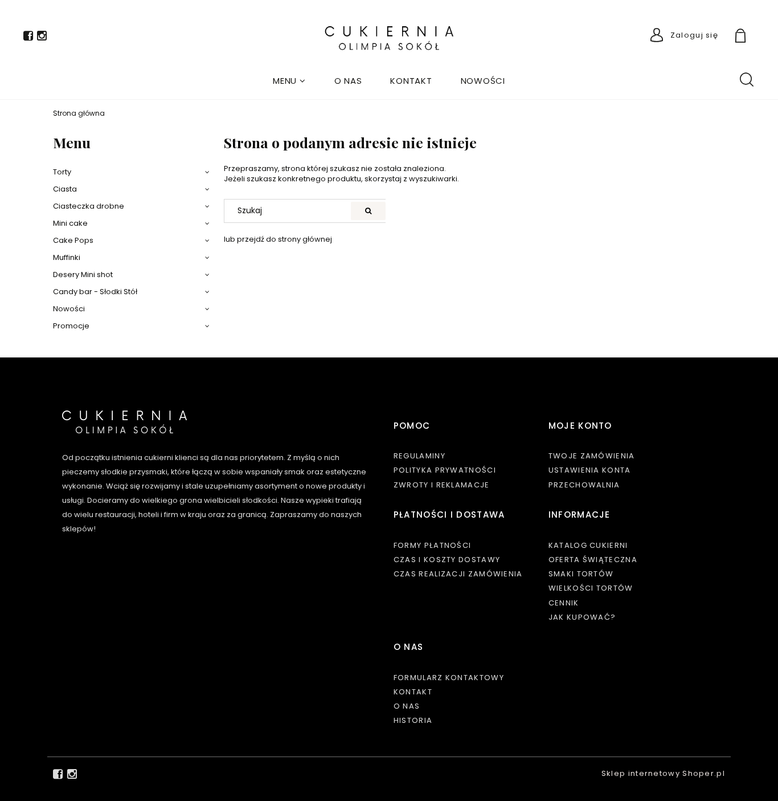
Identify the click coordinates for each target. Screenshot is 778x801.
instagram (42, 38)
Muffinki (66, 257)
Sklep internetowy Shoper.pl (663, 773)
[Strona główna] (389, 38)
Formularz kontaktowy (449, 677)
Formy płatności (433, 545)
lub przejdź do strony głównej (278, 239)
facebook (28, 38)
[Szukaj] (368, 211)
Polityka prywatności (445, 470)
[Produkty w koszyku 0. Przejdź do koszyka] (753, 37)
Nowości (69, 308)
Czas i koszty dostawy (447, 559)
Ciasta (65, 189)
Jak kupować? (582, 617)
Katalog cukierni (588, 545)
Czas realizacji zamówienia (458, 573)
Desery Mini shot (83, 274)
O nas (407, 706)
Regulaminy (419, 455)
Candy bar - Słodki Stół (95, 291)
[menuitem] (289, 80)
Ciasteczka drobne (88, 206)
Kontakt (413, 691)
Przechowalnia (584, 484)
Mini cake (70, 223)
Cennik (563, 602)
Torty (62, 171)
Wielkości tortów (590, 588)
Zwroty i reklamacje (442, 484)
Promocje (71, 325)
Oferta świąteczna (592, 559)
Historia (413, 720)
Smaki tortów (581, 573)
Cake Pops (73, 240)
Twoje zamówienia (591, 455)
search (746, 78)
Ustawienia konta (589, 470)
